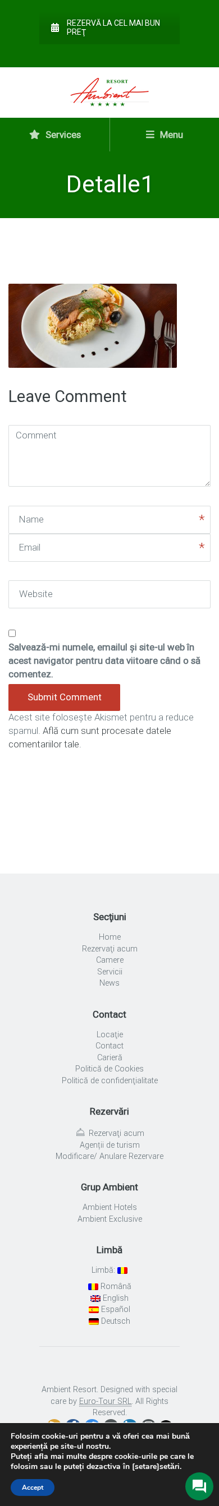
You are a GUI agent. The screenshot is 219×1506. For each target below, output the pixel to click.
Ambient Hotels (110, 1207)
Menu (170, 134)
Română (114, 1286)
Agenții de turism (110, 1145)
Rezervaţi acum (110, 949)
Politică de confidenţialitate (110, 1080)
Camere (110, 960)
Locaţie (110, 1035)
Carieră (109, 1057)
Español (114, 1309)
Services (62, 134)
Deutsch (114, 1321)
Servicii (109, 972)
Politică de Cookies (109, 1069)
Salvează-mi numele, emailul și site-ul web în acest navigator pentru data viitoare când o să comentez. (104, 660)
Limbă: (104, 1270)
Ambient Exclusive (109, 1219)
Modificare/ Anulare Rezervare (109, 1156)
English (115, 1298)
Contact (109, 1046)
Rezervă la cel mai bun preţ (113, 27)
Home (110, 937)
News (109, 983)
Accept (32, 1487)
